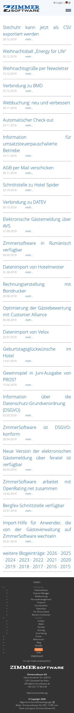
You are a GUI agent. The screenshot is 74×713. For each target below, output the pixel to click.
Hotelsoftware (41, 590)
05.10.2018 (18, 207)
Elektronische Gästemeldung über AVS (37, 222)
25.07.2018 (18, 337)
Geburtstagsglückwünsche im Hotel (37, 352)
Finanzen (41, 602)
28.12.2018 (18, 39)
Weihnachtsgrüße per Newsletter (36, 68)
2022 (38, 560)
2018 (24, 566)
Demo (38, 649)
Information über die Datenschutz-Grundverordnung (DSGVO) (37, 403)
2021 (52, 560)
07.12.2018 (18, 91)
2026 (52, 553)
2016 (51, 566)
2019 (10, 566)
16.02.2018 (18, 493)
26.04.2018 (18, 439)
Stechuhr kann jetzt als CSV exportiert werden (37, 30)
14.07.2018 (18, 361)
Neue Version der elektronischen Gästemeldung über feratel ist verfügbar (37, 457)
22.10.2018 (18, 190)
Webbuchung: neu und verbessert (36, 103)
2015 (65, 566)
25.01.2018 (18, 510)
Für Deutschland (41, 611)
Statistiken (41, 608)
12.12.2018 (18, 73)
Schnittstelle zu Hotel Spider (31, 185)
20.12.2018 (18, 56)
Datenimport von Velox (26, 332)
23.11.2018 (18, 125)
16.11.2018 (18, 155)
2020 (66, 560)
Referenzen (38, 639)
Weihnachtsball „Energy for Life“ (34, 51)
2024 (10, 560)
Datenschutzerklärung (37, 692)
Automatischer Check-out (28, 120)
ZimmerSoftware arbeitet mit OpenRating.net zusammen (37, 485)
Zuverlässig (41, 633)
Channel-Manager (41, 593)
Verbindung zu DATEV (24, 202)
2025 (66, 553)
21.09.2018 (18, 231)
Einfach (41, 620)
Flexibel (41, 627)
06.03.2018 (18, 469)
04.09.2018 (18, 255)
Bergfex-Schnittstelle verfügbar (33, 505)
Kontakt (38, 645)
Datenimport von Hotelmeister (33, 267)
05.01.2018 (18, 541)
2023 (24, 560)
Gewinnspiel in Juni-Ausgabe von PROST (37, 376)
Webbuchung (41, 596)
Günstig (41, 630)
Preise (39, 636)
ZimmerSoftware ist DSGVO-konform (37, 430)
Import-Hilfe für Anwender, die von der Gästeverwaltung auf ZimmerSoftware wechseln (37, 529)
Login (59, 2)
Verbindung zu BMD (23, 85)
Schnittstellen (41, 605)
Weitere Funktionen (41, 614)
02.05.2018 (18, 415)
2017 (38, 566)
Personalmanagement (41, 599)
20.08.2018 (18, 296)
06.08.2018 (18, 320)
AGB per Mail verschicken (28, 168)
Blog (39, 642)
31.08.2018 (18, 272)
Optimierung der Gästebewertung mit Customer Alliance (37, 311)
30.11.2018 (18, 108)
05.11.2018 (18, 173)
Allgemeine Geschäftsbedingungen (36, 702)
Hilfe (38, 652)
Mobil (41, 624)
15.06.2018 (18, 385)
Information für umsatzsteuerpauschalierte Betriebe (37, 143)
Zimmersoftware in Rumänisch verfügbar (37, 246)
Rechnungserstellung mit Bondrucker (37, 287)
